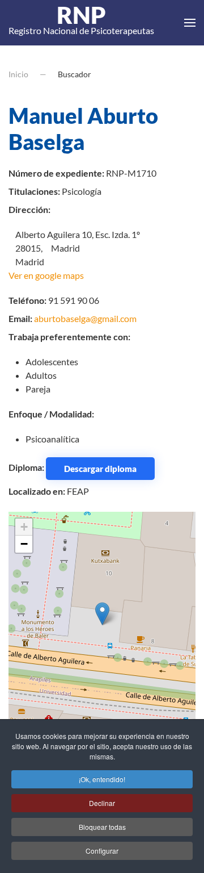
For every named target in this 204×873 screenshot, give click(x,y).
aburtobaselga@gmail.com (85, 318)
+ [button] (24, 527)
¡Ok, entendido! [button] (102, 779)
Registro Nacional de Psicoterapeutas (81, 23)
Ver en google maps (46, 275)
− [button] (24, 544)
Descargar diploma (100, 468)
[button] (190, 22)
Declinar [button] (102, 803)
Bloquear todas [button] (102, 827)
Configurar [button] (102, 850)
